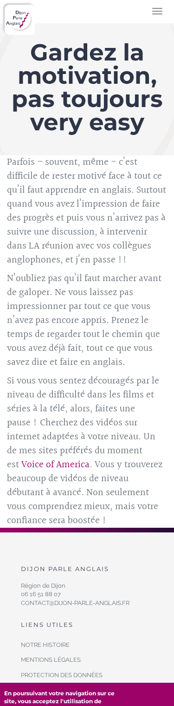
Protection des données (62, 675)
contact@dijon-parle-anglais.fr (75, 602)
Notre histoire (45, 644)
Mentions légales (51, 659)
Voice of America (55, 464)
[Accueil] (20, 20)
